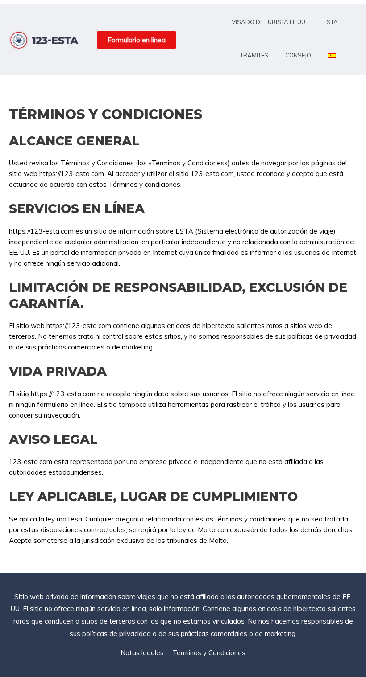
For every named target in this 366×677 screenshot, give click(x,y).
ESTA (331, 21)
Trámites (254, 55)
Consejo (298, 55)
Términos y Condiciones (208, 652)
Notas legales (142, 652)
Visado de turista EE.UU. (269, 21)
